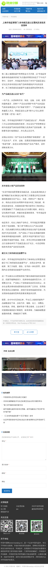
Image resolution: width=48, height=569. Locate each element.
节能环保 (29, 9)
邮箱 (4, 473)
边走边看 (11, 351)
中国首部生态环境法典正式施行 (15, 397)
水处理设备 (20, 506)
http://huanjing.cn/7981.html (26, 323)
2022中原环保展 (38, 506)
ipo (17, 509)
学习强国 (4, 506)
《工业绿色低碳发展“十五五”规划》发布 (18, 416)
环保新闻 (17, 9)
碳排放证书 (41, 11)
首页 (3, 9)
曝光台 (28, 11)
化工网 (3, 509)
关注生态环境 (39, 566)
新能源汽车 (5, 512)
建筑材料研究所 (37, 509)
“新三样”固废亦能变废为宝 (13, 405)
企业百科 (5, 11)
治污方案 (17, 11)
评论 (4, 441)
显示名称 (5, 464)
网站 (3, 481)
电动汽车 (40, 9)
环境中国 (5, 17)
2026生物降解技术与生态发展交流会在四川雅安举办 (22, 401)
